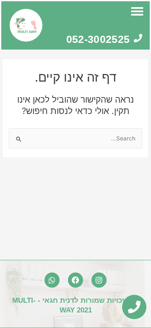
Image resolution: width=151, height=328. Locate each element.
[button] (137, 11)
